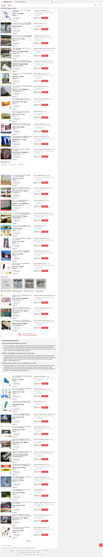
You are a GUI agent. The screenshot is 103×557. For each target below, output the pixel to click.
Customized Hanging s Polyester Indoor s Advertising (22, 137)
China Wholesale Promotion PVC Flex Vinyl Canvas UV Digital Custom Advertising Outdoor (21, 99)
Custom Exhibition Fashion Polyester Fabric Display (21, 490)
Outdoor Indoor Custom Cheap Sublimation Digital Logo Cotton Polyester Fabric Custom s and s (21, 112)
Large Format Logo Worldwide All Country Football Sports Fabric (21, 414)
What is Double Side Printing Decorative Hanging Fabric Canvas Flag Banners (40, 291)
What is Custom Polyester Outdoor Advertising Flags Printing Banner (6, 291)
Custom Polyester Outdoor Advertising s (21, 11)
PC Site (42, 550)
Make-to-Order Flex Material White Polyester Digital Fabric (20, 201)
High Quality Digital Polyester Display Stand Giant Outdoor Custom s (21, 465)
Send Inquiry (16, 18)
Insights (47, 550)
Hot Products (12, 550)
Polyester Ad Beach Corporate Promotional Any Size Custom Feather (21, 124)
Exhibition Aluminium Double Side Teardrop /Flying (20, 528)
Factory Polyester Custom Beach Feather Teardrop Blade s (22, 389)
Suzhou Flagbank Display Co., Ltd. (42, 73)
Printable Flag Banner (19, 164)
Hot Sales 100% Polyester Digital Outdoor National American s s (20, 251)
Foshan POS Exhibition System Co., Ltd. (43, 99)
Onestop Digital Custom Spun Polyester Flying (21, 477)
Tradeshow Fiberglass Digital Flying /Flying (21, 264)
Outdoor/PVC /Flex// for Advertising (22, 86)
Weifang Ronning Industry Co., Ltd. (42, 36)
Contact (38, 552)
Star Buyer (38, 550)
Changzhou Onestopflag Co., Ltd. (41, 10)
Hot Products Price (20, 550)
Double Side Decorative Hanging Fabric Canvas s (22, 49)
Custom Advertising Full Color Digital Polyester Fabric (21, 427)
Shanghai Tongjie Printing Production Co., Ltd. (45, 48)
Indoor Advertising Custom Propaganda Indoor (22, 503)
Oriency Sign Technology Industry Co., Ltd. (44, 61)
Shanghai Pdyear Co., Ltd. (40, 23)
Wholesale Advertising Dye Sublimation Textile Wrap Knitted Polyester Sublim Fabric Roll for (22, 61)
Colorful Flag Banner (6, 167)
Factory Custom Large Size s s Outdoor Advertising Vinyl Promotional (22, 188)
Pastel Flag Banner (17, 167)
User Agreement (25, 552)
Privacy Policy (32, 552)
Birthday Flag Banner (43, 164)
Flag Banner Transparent (7, 164)
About (19, 552)
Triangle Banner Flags (31, 164)
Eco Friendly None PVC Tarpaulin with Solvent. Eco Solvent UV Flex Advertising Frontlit (22, 321)
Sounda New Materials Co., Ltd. (41, 86)
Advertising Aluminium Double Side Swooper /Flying (21, 176)
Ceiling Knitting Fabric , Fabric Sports (21, 150)
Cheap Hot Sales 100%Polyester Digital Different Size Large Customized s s (22, 36)
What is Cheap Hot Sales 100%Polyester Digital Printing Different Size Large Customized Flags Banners (29, 291)
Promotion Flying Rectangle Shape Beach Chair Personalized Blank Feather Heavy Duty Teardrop (21, 23)
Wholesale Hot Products (30, 550)
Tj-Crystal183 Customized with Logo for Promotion (22, 296)
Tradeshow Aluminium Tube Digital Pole (22, 74)
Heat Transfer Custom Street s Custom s (21, 239)
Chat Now (38, 18)
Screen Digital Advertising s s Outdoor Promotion (22, 377)
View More (28, 541)
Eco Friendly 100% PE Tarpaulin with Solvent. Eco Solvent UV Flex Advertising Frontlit (22, 213)
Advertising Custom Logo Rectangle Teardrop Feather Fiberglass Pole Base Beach (21, 402)
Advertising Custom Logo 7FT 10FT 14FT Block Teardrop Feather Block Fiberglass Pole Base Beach (21, 226)
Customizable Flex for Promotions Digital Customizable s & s (22, 452)
